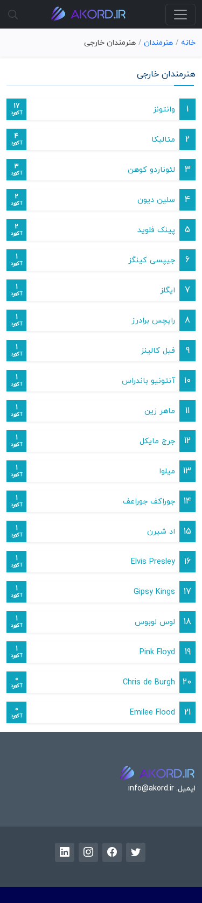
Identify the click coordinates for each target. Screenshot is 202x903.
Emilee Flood (152, 712)
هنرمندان (158, 43)
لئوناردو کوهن (151, 170)
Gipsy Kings (154, 592)
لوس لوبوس (155, 622)
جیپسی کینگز (151, 260)
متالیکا (163, 139)
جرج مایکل (157, 441)
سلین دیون (156, 200)
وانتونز (164, 109)
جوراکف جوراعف (149, 501)
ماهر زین (159, 411)
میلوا (167, 471)
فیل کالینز (158, 350)
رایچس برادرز (153, 320)
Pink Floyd (157, 652)
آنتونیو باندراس (148, 381)
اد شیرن (161, 531)
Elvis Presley (153, 562)
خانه (188, 43)
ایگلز (167, 290)
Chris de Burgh (149, 682)
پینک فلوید (156, 230)
